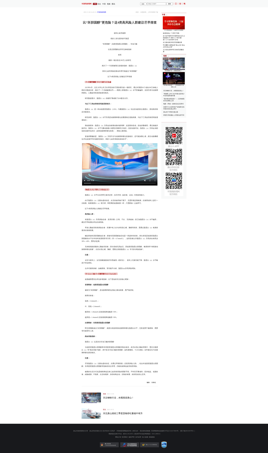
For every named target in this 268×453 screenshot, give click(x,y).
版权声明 (132, 437)
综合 (99, 4)
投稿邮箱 (152, 437)
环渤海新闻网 (101, 12)
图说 (113, 4)
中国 (104, 4)
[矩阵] (180, 4)
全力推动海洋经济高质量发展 (172, 42)
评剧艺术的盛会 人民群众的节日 (173, 115)
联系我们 (125, 437)
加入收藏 (145, 437)
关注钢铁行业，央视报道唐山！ (118, 397)
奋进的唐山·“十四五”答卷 (171, 33)
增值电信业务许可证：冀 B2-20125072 (121, 434)
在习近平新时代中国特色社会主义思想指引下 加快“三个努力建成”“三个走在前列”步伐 (174, 37)
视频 (108, 4)
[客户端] (176, 4)
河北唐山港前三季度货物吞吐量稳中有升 (123, 413)
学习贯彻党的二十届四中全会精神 (173, 30)
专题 (163, 14)
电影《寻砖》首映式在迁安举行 (173, 104)
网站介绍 (118, 437)
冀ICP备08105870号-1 (187, 431)
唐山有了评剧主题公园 (170, 112)
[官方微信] (184, 4)
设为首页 (138, 437)
